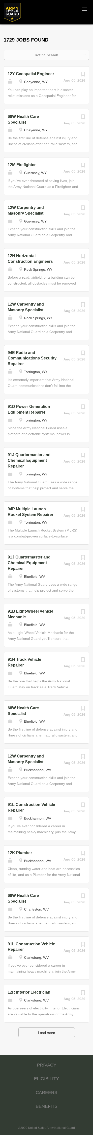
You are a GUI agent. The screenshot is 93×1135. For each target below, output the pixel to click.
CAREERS (46, 1092)
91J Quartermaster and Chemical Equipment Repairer (29, 460)
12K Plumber (20, 853)
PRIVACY (46, 1065)
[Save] (82, 75)
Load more (46, 1033)
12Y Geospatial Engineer (31, 74)
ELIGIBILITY (46, 1078)
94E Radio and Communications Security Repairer (32, 358)
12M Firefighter (22, 165)
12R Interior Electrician (29, 992)
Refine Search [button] (46, 55)
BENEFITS (47, 1106)
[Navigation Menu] (84, 8)
